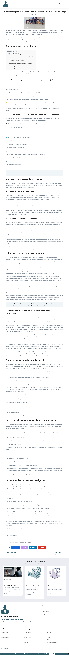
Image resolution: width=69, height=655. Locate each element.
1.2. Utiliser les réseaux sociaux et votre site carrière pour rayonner (22, 56)
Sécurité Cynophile (27, 637)
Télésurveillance (27, 642)
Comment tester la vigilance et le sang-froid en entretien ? (12, 584)
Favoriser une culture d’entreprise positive (16, 65)
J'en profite (52, 653)
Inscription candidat (46, 614)
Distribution (26, 639)
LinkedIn (33, 547)
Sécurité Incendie (27, 634)
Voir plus (6, 593)
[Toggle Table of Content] (33, 51)
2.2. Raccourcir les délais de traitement (17, 60)
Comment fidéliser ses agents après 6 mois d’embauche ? (56, 586)
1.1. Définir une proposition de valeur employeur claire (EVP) (20, 54)
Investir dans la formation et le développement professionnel (20, 63)
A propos (48, 634)
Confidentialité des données (52, 642)
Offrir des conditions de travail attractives (16, 62)
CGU (48, 639)
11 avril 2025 (30, 15)
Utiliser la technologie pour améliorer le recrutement (18, 66)
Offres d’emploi (45, 609)
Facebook (16, 547)
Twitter (24, 547)
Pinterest (42, 547)
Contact (48, 637)
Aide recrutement (38, 15)
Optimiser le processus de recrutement (15, 57)
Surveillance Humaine (28, 632)
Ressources (49, 632)
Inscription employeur (5, 637)
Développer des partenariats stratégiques (16, 68)
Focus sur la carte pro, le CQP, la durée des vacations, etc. (34, 586)
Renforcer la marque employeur (13, 53)
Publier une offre (4, 632)
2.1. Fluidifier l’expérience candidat (16, 59)
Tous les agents (4, 634)
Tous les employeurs (46, 611)
